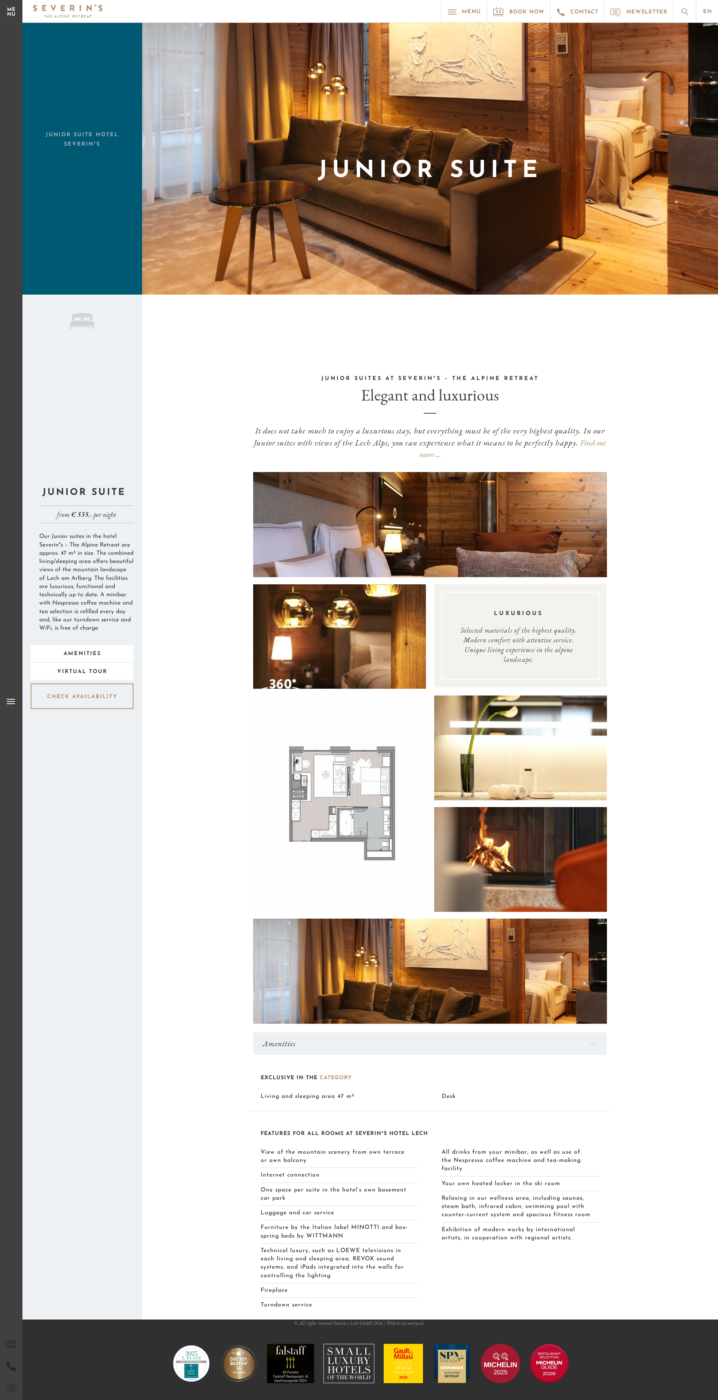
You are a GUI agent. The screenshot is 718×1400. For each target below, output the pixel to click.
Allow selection (359, 773)
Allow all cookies (467, 773)
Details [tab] (359, 645)
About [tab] (471, 645)
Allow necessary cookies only (251, 773)
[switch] (317, 742)
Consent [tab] (247, 645)
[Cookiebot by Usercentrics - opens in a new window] (486, 621)
